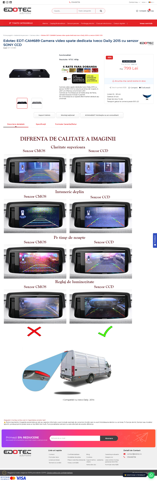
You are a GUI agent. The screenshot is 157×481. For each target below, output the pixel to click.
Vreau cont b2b (146, 23)
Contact (51, 454)
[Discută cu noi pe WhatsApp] (151, 475)
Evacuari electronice (104, 23)
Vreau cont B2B (73, 463)
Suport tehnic (44, 115)
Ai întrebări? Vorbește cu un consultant (102, 115)
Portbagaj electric (87, 23)
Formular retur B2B (111, 464)
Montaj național (67, 115)
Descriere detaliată (15, 124)
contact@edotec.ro (134, 454)
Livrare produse (54, 460)
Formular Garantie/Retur (66, 124)
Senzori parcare (73, 23)
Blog (88, 454)
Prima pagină (7, 35)
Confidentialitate (73, 454)
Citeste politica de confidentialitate (60, 473)
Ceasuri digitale (119, 23)
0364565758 (75, 2)
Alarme (45, 23)
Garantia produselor (112, 454)
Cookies (89, 457)
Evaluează (145, 88)
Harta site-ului (91, 464)
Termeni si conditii (55, 463)
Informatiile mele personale (144, 473)
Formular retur (54, 457)
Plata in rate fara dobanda (76, 460)
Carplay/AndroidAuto (57, 23)
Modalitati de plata (74, 457)
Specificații (41, 124)
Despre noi (109, 457)
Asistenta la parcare (21, 35)
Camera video (34, 35)
